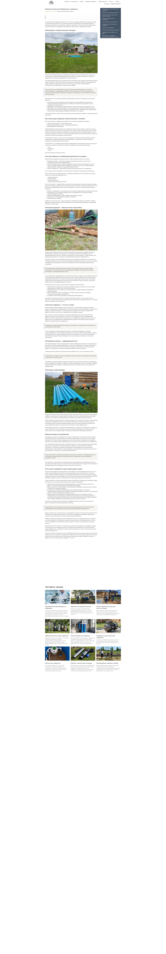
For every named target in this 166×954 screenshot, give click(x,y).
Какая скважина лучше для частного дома (109, 15)
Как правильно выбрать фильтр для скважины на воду (110, 36)
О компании (74, 1)
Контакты (107, 3)
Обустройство (102, 1)
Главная (67, 1)
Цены (81, 1)
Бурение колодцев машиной (110, 12)
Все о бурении (52, 11)
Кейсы (117, 1)
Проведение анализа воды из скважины (110, 10)
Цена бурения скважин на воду (109, 33)
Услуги (111, 1)
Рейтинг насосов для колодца (110, 30)
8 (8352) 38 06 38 (115, 3)
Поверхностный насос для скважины (109, 25)
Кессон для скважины (108, 27)
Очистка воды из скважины (109, 22)
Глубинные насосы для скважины (108, 19)
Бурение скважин (91, 1)
